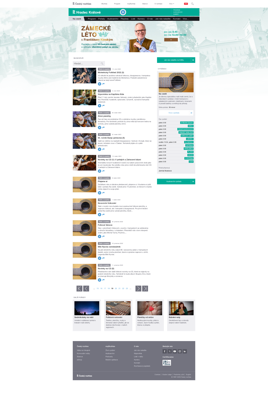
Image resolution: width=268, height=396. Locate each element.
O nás (150, 19)
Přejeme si (102, 181)
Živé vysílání (110, 350)
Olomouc (189, 142)
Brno (191, 126)
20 (116, 288)
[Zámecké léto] (134, 36)
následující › (138, 288)
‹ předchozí (86, 288)
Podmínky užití (179, 374)
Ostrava (189, 145)
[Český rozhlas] (82, 4)
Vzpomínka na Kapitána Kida (111, 94)
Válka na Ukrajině (83, 350)
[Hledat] (192, 4)
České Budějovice (185, 129)
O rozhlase (158, 4)
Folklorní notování (114, 317)
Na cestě (163, 94)
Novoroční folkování (107, 203)
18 (109, 288)
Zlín (191, 161)
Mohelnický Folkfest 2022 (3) (111, 72)
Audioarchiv (177, 12)
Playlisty (125, 19)
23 (127, 288)
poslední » (145, 288)
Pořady (101, 19)
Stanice (145, 4)
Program (117, 4)
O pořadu (162, 69)
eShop (79, 360)
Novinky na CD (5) (106, 268)
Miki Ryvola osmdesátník (109, 247)
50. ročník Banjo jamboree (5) (111, 138)
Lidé (133, 19)
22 (123, 288)
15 (98, 288)
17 (105, 288)
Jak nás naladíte (163, 19)
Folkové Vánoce (105, 225)
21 (120, 288)
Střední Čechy (187, 123)
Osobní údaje (167, 374)
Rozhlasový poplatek (142, 366)
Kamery (176, 14)
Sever (190, 155)
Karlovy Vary (187, 136)
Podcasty (109, 357)
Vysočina (189, 158)
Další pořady (80, 297)
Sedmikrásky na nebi (83, 317)
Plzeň (190, 152)
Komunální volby (83, 353)
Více (186, 19)
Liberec (190, 139)
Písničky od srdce (145, 317)
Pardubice (188, 149)
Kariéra (136, 360)
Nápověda (138, 353)
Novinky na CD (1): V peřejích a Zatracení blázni (119, 160)
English (188, 374)
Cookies (157, 374)
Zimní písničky (104, 116)
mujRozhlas (131, 4)
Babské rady (174, 317)
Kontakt (176, 19)
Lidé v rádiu (138, 357)
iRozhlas (104, 4)
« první (79, 288)
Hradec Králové (186, 132)
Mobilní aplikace (112, 360)
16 (101, 288)
